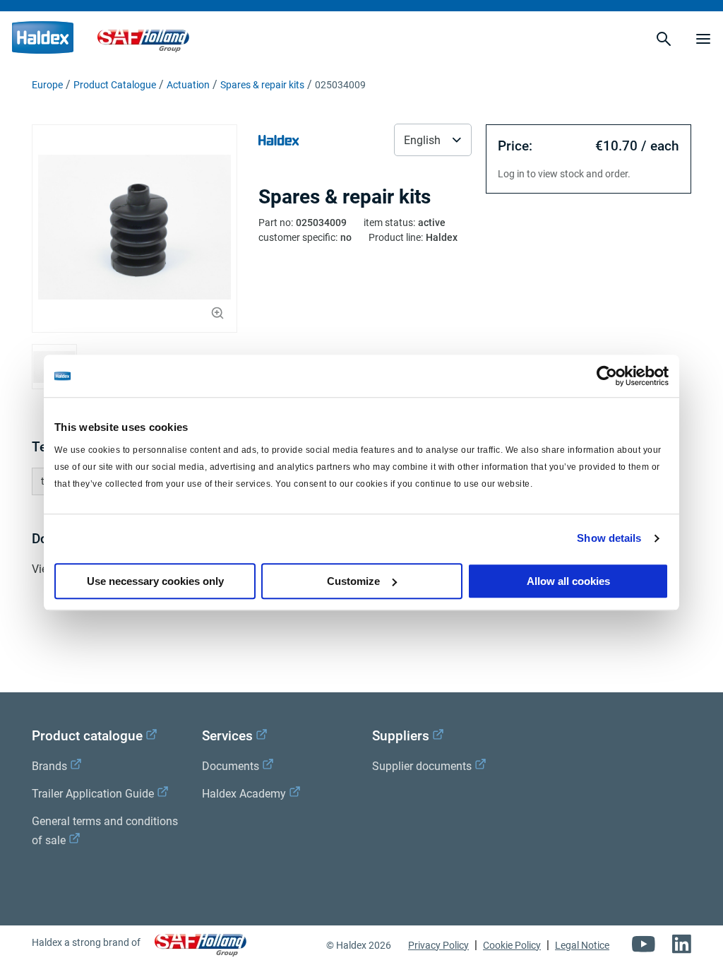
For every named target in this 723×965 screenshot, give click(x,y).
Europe (47, 84)
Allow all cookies (568, 581)
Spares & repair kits (262, 84)
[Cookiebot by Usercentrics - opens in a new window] (607, 375)
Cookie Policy (512, 945)
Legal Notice (582, 945)
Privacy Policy (438, 945)
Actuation (188, 84)
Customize (353, 581)
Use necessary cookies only (155, 581)
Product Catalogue (114, 84)
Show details (609, 538)
